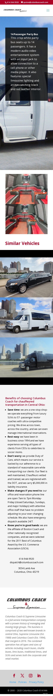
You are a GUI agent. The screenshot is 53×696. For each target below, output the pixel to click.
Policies (22, 682)
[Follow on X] (22, 675)
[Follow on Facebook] (14, 675)
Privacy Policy (36, 682)
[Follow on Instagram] (30, 675)
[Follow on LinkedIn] (38, 675)
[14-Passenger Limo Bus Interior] (26, 234)
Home (12, 682)
